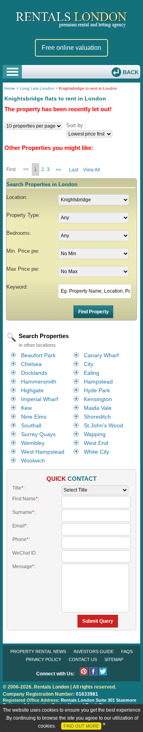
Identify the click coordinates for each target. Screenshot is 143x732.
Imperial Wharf (39, 399)
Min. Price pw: (22, 251)
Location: (16, 197)
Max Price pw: (22, 269)
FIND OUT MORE (81, 726)
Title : (19, 488)
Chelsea (31, 364)
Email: (20, 526)
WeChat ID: (24, 553)
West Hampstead (42, 452)
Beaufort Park (38, 355)
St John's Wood (103, 425)
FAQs (127, 651)
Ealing (91, 373)
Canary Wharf (101, 355)
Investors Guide (93, 651)
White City (96, 452)
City (88, 364)
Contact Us (83, 659)
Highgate (32, 390)
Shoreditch (97, 416)
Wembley (32, 443)
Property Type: (23, 215)
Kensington (98, 399)
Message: (23, 566)
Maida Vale (98, 408)
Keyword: (17, 287)
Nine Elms (33, 416)
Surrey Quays (38, 434)
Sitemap (113, 659)
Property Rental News (38, 651)
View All (91, 170)
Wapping (95, 434)
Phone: (21, 539)
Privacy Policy (43, 659)
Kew (26, 408)
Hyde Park (97, 390)
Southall (31, 425)
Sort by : (76, 125)
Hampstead (98, 381)
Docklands (34, 373)
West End (96, 443)
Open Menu (12, 72)
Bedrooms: (18, 233)
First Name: (25, 499)
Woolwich (33, 460)
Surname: (23, 512)
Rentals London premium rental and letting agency (71, 19)
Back (130, 72)
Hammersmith (38, 381)
